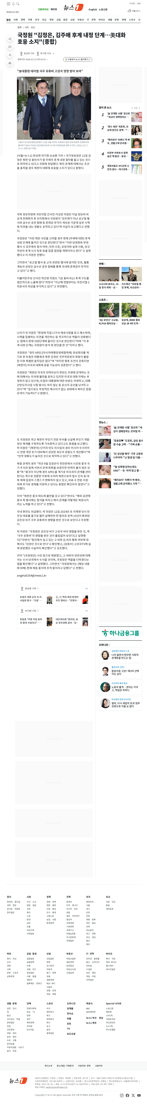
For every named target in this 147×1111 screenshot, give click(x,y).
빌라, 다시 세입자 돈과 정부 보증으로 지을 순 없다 (126, 705)
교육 (28, 909)
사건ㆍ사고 (31, 902)
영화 (28, 1015)
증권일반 (30, 973)
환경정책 (50, 923)
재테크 (29, 980)
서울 (88, 905)
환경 (28, 919)
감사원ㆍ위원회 (13, 909)
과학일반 (90, 980)
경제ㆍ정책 (51, 902)
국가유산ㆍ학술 (13, 1019)
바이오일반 (110, 969)
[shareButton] (10, 39)
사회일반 (30, 933)
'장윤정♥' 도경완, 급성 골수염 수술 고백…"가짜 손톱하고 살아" (128, 444)
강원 (88, 916)
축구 (48, 1015)
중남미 (69, 919)
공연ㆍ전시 (11, 1008)
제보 (139, 3)
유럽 (68, 912)
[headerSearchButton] (17, 4)
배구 (48, 1022)
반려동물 (10, 1044)
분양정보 (70, 966)
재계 (48, 962)
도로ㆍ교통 (11, 1040)
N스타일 (30, 1029)
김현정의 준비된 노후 (120, 651)
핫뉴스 (102, 422)
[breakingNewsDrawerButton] (13, 4)
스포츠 (102, 300)
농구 (48, 1026)
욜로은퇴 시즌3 (118, 667)
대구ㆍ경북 (91, 933)
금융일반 (30, 958)
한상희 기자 (30, 588)
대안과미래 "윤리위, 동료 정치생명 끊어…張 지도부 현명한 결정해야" (67, 621)
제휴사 (89, 1003)
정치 (20, 27)
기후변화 (70, 926)
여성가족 (30, 930)
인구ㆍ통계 (51, 912)
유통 (48, 976)
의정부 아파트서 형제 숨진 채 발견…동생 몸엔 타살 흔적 (117, 156)
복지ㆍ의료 (110, 958)
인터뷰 (29, 1026)
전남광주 (90, 930)
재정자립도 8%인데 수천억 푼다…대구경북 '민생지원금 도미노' (118, 169)
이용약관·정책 (84, 1066)
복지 (28, 912)
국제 (68, 896)
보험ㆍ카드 (31, 969)
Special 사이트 (113, 1003)
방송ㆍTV (31, 1012)
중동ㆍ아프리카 (73, 916)
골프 (48, 1029)
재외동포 (109, 909)
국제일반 (70, 940)
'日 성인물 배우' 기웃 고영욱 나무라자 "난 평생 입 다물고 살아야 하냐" (128, 457)
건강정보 (10, 1029)
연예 (101, 264)
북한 (9, 953)
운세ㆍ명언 (11, 1037)
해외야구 (50, 1012)
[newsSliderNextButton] (139, 108)
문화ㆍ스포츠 (12, 973)
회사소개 (48, 1066)
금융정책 (30, 962)
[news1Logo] (18, 1080)
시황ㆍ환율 (31, 976)
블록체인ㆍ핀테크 (34, 983)
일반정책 (70, 962)
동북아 (69, 902)
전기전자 (50, 966)
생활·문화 (12, 1003)
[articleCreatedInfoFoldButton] (47, 59)
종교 (9, 1015)
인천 (88, 912)
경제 (49, 896)
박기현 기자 (30, 610)
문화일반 (10, 1022)
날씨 (28, 923)
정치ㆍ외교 (11, 958)
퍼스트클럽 (110, 1029)
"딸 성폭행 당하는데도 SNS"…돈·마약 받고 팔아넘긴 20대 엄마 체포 (127, 470)
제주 (88, 944)
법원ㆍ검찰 (31, 905)
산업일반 (50, 958)
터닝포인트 (110, 1022)
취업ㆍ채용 (51, 994)
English (93, 9)
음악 (28, 1019)
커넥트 (132, 3)
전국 (88, 896)
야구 (48, 1008)
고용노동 (50, 916)
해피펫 (54, 9)
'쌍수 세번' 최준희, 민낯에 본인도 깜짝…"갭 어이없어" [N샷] (118, 130)
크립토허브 (43, 9)
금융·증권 (32, 953)
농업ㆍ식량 (51, 919)
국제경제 (70, 923)
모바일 (89, 966)
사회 (29, 896)
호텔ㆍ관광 (51, 990)
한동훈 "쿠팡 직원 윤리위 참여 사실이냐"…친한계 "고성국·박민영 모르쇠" (31, 621)
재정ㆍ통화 (51, 905)
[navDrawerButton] (8, 4)
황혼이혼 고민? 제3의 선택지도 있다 (125, 672)
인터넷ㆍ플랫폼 (92, 958)
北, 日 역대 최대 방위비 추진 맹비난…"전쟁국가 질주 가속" (67, 599)
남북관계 (10, 976)
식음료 (49, 987)
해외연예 (30, 1022)
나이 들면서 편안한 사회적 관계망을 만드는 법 (125, 656)
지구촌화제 (71, 937)
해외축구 (50, 1019)
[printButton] (10, 63)
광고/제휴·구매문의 (65, 1066)
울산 (88, 940)
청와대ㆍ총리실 (13, 902)
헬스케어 (109, 966)
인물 (28, 926)
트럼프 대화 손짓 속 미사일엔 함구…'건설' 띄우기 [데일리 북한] (31, 599)
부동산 (69, 953)
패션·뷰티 (51, 983)
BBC (88, 1008)
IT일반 (89, 969)
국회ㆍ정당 (11, 905)
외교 (108, 896)
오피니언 (103, 645)
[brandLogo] (74, 7)
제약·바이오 (111, 962)
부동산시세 (71, 969)
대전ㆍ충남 (91, 923)
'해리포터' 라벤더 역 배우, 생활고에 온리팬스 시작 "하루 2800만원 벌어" (127, 483)
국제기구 (70, 930)
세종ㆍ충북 (91, 919)
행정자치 (90, 902)
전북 (88, 926)
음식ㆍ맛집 (11, 1051)
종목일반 (50, 1033)
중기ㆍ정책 (51, 973)
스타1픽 (109, 1015)
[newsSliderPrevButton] (132, 108)
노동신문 (103, 9)
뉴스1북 (109, 1026)
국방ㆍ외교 (110, 902)
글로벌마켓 (90, 1012)
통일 (108, 905)
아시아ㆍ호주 (72, 909)
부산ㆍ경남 (91, 937)
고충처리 (98, 1066)
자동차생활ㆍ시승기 (15, 1047)
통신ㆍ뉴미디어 (92, 962)
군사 (9, 962)
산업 (49, 953)
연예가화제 (31, 1008)
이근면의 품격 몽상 (119, 683)
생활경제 (50, 980)
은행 (28, 966)
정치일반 (10, 912)
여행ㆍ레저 (11, 1033)
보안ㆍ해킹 (91, 973)
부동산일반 (71, 958)
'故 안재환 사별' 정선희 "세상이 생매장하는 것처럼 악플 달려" (118, 117)
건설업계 (70, 973)
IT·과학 (90, 953)
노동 (28, 916)
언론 (9, 1026)
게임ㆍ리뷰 (91, 976)
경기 (88, 909)
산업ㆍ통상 (51, 909)
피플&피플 (70, 933)
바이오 (109, 953)
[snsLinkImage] (121, 1095)
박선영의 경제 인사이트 (121, 699)
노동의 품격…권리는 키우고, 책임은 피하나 (125, 689)
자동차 (49, 969)
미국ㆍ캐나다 (72, 905)
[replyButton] (10, 47)
